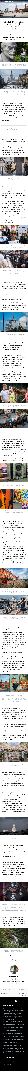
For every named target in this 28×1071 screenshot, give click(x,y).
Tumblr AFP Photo (6, 1066)
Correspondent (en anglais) (8, 1061)
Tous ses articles (14, 983)
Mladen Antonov (14, 976)
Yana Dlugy (23, 955)
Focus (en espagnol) (7, 1064)
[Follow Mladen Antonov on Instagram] (15, 979)
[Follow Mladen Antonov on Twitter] (12, 979)
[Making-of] (8, 1)
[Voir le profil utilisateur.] (14, 969)
